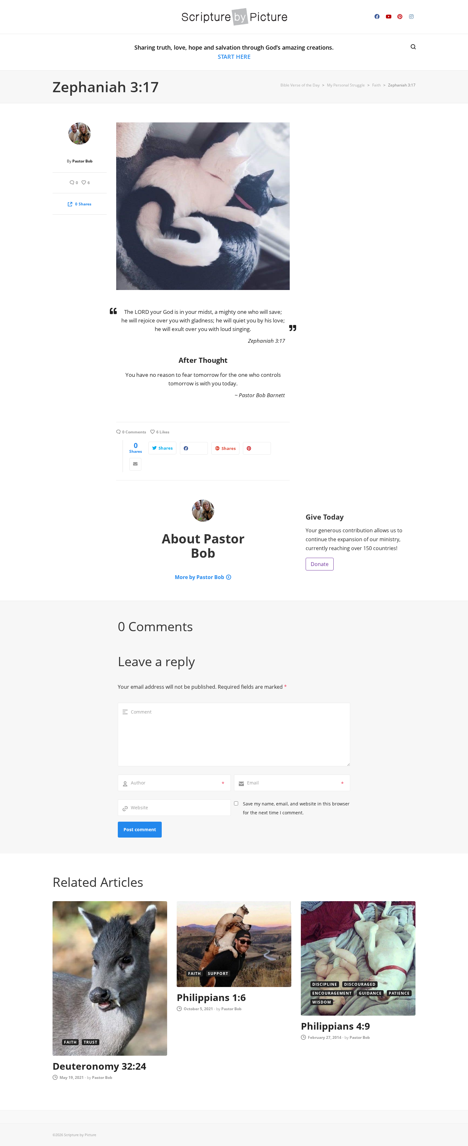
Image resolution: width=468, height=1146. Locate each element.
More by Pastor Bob (199, 577)
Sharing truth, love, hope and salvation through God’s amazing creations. (234, 52)
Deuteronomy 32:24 (99, 1066)
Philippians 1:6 (211, 997)
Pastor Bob (82, 161)
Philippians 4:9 (335, 1025)
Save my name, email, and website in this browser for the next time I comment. (296, 808)
